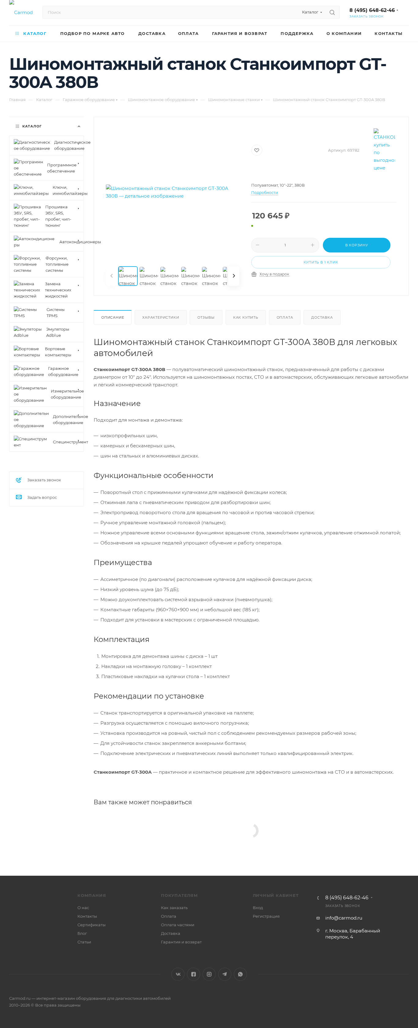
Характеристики (160, 317)
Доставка (322, 317)
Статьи (84, 941)
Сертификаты (91, 924)
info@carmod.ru (343, 918)
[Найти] (332, 12)
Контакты (87, 916)
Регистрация (266, 916)
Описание (112, 317)
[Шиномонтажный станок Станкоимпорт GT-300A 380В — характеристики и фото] (172, 192)
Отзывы (206, 317)
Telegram (224, 974)
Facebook (193, 974)
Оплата (285, 317)
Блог (82, 933)
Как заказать (174, 907)
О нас (83, 907)
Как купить (245, 317)
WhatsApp (240, 974)
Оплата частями (177, 924)
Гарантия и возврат (181, 941)
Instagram (209, 974)
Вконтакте (178, 974)
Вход (258, 907)
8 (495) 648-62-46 (372, 10)
